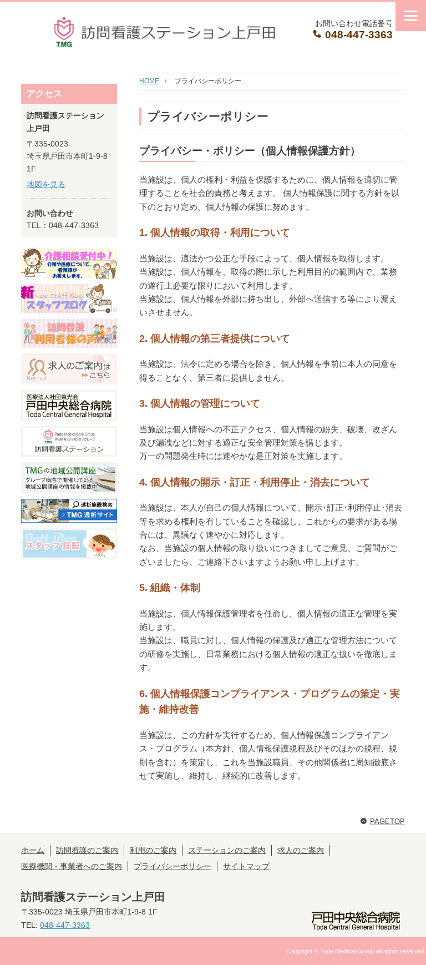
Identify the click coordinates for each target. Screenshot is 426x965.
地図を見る (46, 184)
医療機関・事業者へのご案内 (71, 866)
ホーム (32, 850)
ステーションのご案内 (227, 850)
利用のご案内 (153, 850)
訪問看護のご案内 (87, 850)
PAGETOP (387, 821)
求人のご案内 (300, 850)
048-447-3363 (357, 35)
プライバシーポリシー (172, 866)
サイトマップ (246, 866)
